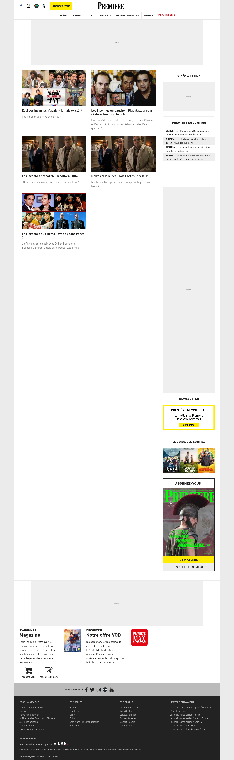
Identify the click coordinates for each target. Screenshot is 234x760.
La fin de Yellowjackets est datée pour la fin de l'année (188, 149)
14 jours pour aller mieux (32, 728)
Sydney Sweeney (128, 718)
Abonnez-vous (61, 6)
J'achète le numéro (189, 567)
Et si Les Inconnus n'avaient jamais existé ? (52, 110)
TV (90, 15)
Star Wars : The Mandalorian (84, 721)
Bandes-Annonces (127, 15)
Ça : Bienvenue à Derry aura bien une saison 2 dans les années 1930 (188, 132)
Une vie (23, 711)
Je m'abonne (189, 559)
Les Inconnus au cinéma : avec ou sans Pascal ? (53, 235)
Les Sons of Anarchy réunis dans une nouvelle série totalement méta (188, 157)
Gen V (73, 714)
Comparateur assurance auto (32, 749)
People (148, 15)
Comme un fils (26, 725)
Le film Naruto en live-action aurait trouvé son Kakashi (186, 141)
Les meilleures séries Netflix (185, 714)
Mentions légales (27, 756)
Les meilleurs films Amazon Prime (188, 728)
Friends (74, 707)
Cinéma (63, 15)
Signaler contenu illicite (47, 756)
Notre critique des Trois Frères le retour (119, 176)
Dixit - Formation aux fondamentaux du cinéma (119, 749)
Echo (72, 718)
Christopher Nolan (129, 707)
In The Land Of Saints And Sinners (37, 718)
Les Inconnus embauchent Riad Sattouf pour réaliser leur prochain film (121, 112)
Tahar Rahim (126, 725)
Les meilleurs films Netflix (184, 725)
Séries (77, 15)
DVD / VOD (105, 15)
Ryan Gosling (126, 711)
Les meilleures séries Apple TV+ (187, 721)
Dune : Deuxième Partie (31, 707)
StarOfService (90, 749)
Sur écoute (75, 725)
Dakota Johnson (128, 714)
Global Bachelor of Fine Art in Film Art (65, 749)
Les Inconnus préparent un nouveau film (50, 176)
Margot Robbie (127, 721)
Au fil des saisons (28, 721)
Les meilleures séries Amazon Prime (189, 718)
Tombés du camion (29, 714)
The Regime (76, 711)
